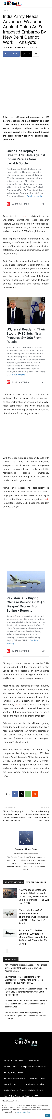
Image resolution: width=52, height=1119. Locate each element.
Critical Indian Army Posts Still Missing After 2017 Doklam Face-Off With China (37, 816)
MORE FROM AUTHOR (36, 882)
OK (47, 1115)
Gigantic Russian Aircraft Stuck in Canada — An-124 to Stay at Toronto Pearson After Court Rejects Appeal (26, 992)
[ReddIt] (35, 794)
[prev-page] (4, 951)
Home (5, 10)
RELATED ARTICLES (14, 882)
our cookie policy (23, 1112)
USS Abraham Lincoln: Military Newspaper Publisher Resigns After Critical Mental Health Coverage (25, 1015)
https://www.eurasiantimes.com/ (26, 853)
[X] (21, 794)
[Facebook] (15, 794)
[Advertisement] (26, 86)
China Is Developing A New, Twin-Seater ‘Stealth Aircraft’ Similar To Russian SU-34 (14, 816)
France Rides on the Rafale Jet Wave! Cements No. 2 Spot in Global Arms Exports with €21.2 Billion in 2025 (26, 1004)
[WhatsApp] (28, 794)
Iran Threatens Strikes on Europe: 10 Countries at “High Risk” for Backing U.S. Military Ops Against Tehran (26, 968)
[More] (36, 54)
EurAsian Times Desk (14, 47)
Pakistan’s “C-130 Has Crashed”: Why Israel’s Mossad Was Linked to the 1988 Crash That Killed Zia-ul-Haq (33, 937)
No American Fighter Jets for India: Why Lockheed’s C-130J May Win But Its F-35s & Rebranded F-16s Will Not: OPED (34, 896)
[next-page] (9, 951)
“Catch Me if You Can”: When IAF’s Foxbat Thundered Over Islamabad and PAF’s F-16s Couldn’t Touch (33, 917)
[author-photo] (26, 845)
